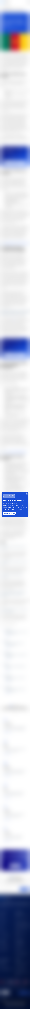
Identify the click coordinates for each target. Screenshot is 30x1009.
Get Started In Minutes (9, 513)
